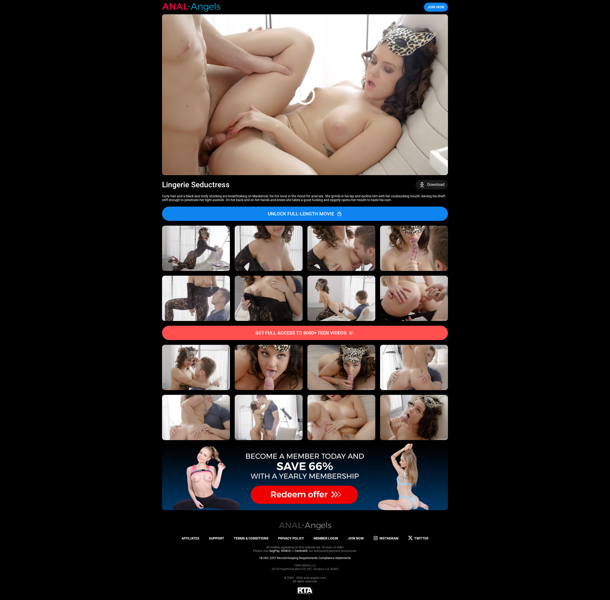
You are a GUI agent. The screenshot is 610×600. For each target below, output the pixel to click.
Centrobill (301, 551)
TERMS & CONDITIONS (251, 538)
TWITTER (421, 538)
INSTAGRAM (388, 538)
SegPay (274, 551)
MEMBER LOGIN (326, 538)
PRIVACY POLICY (291, 538)
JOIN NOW (435, 7)
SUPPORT (216, 538)
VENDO (286, 551)
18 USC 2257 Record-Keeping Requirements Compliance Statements (305, 558)
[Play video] (305, 94)
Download (435, 184)
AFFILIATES (190, 538)
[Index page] (191, 7)
